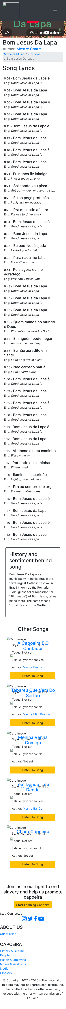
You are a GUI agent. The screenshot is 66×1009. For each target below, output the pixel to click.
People (5, 955)
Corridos (34, 54)
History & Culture (12, 951)
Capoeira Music (13, 54)
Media (4, 968)
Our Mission (8, 934)
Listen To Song (32, 676)
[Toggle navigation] (55, 10)
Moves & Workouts (13, 964)
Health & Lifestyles (13, 960)
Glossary (6, 973)
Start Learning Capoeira (33, 905)
